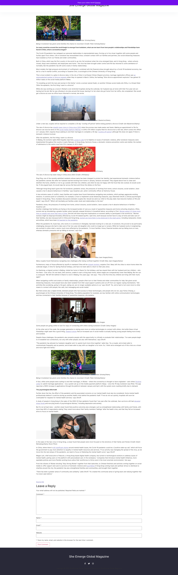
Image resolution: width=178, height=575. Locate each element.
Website (39, 532)
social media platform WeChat (70, 130)
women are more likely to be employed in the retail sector (100, 218)
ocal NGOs (91, 466)
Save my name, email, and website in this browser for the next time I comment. (65, 540)
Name (38, 518)
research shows (71, 331)
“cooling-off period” (105, 132)
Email (38, 525)
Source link (40, 482)
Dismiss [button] (97, 3)
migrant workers (93, 264)
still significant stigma (60, 447)
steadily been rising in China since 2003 (67, 127)
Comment (40, 494)
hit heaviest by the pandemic (67, 220)
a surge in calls (79, 140)
